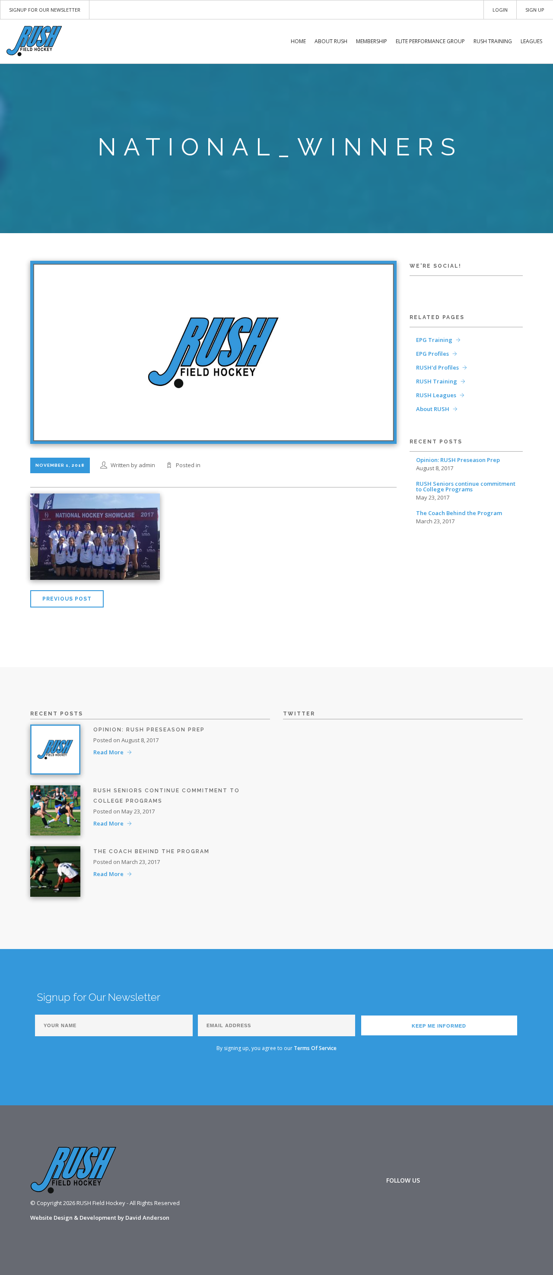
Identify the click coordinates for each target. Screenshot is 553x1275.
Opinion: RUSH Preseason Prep (458, 460)
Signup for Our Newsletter (44, 9)
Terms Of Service (315, 1048)
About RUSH (331, 41)
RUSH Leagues (436, 395)
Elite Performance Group (430, 41)
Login (500, 9)
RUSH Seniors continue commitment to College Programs (465, 486)
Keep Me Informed (439, 1025)
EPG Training (434, 340)
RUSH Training (493, 41)
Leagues (531, 41)
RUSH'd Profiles (437, 367)
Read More (108, 752)
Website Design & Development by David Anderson (99, 1217)
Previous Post (67, 599)
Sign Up (534, 9)
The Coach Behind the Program (459, 513)
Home (298, 41)
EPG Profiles (432, 354)
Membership (371, 41)
